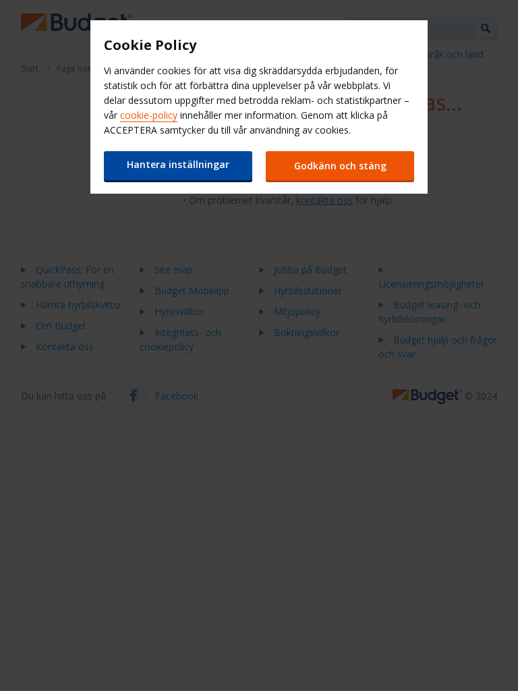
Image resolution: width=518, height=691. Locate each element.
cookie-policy (148, 115)
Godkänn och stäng (340, 165)
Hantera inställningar (178, 164)
